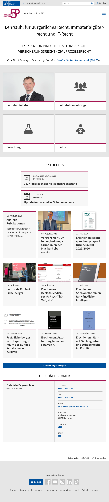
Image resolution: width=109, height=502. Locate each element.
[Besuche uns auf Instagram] (62, 481)
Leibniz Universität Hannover (30, 490)
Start (92, 3)
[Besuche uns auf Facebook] (48, 481)
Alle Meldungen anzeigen (54, 365)
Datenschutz (65, 490)
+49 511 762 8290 (65, 397)
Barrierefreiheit (81, 490)
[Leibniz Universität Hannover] (11, 3)
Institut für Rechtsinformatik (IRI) (76, 60)
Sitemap (95, 490)
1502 (60, 427)
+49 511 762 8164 (65, 388)
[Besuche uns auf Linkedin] (69, 481)
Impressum (52, 490)
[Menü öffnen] (104, 14)
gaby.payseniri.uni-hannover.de (73, 406)
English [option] (102, 3)
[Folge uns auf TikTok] (76, 481)
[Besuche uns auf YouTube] (55, 481)
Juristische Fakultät (34, 13)
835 (59, 436)
